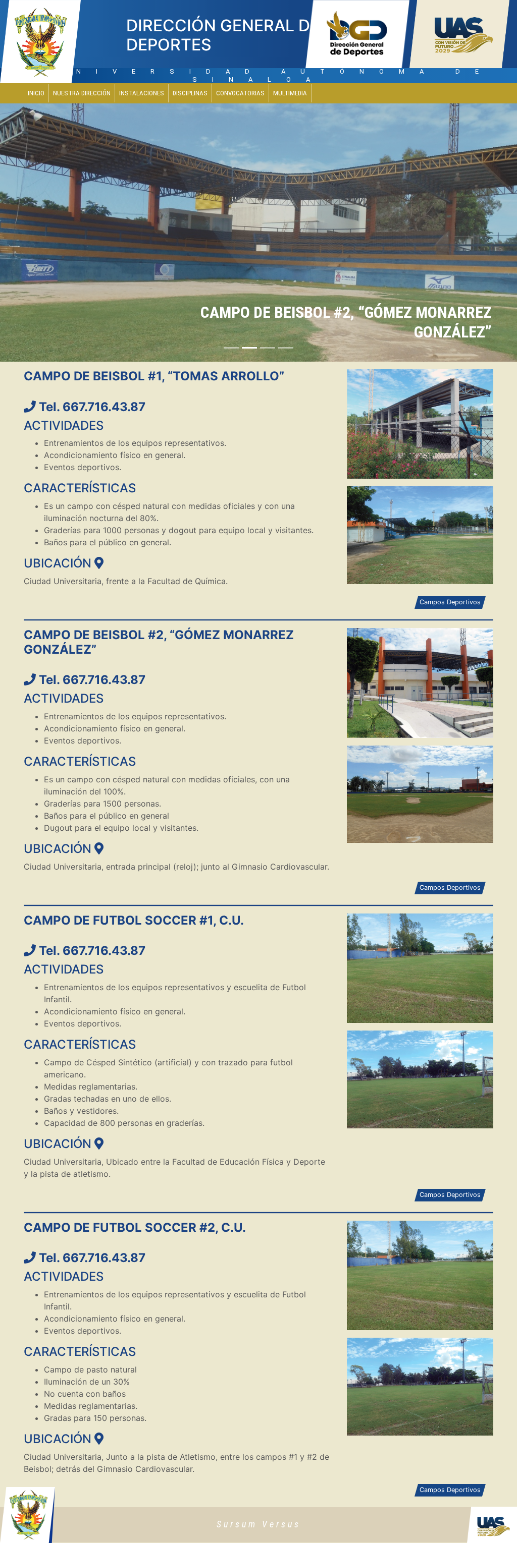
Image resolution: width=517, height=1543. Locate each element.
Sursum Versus (259, 1524)
